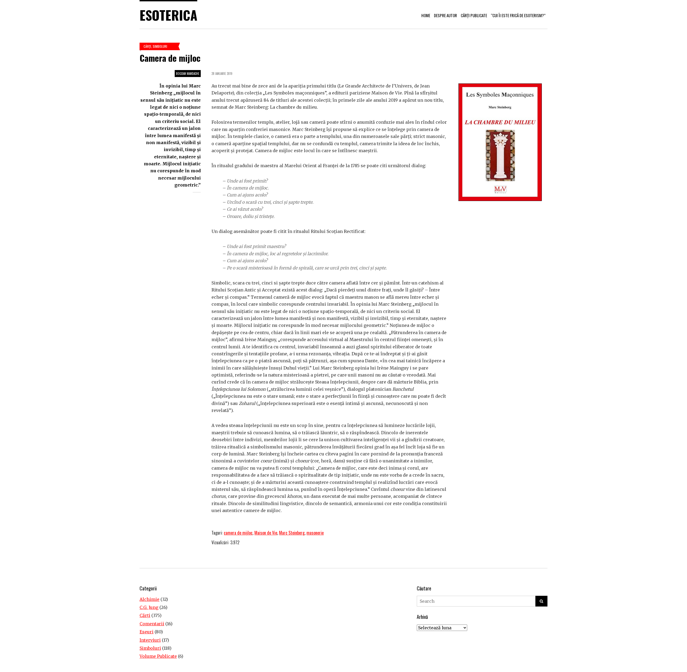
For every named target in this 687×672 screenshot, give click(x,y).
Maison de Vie (265, 532)
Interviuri (150, 640)
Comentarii (152, 623)
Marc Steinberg (292, 532)
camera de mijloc (238, 532)
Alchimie (149, 599)
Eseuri (147, 631)
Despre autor (445, 15)
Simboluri (160, 46)
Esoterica (168, 14)
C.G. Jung (149, 607)
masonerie (315, 532)
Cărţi (147, 46)
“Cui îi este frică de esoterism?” (518, 15)
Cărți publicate (474, 15)
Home (425, 15)
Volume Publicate (158, 656)
